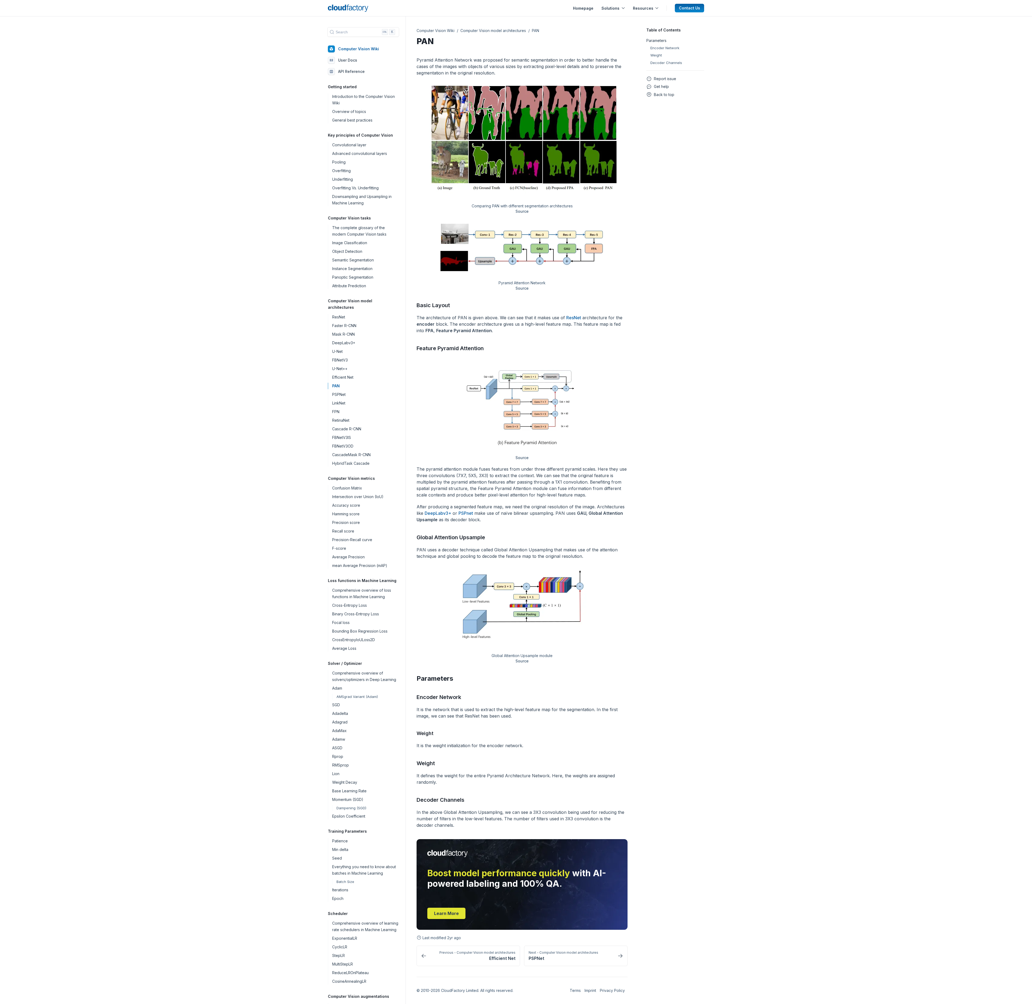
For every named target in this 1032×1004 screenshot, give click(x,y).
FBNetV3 (340, 360)
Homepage (583, 8)
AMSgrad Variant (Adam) (357, 696)
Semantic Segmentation (353, 260)
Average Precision (348, 557)
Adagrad (339, 722)
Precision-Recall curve (352, 539)
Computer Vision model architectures (493, 30)
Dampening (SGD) (351, 808)
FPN (335, 411)
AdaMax (339, 730)
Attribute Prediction (349, 285)
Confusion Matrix (347, 488)
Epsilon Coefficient (348, 816)
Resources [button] (643, 8)
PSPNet (339, 394)
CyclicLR (339, 947)
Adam (337, 688)
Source (522, 211)
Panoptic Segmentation (352, 277)
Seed (337, 858)
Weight (426, 763)
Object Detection (347, 251)
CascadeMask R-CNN (351, 454)
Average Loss (344, 648)
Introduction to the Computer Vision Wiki (363, 99)
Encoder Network (439, 697)
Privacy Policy (612, 990)
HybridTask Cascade (351, 463)
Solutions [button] (610, 8)
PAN (336, 386)
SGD (336, 705)
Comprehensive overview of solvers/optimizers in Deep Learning (364, 676)
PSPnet (465, 513)
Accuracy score (346, 505)
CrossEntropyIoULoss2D (353, 639)
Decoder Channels (440, 800)
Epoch (337, 898)
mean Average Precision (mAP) (359, 565)
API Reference (351, 71)
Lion (335, 773)
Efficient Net (342, 377)
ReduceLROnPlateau (350, 972)
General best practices (352, 120)
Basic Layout (433, 305)
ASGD (337, 748)
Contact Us (689, 8)
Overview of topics (349, 111)
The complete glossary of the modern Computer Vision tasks (359, 230)
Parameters (435, 678)
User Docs (347, 60)
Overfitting (341, 170)
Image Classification (349, 242)
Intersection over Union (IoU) (358, 496)
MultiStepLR (342, 964)
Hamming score (346, 514)
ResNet (338, 317)
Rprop (337, 756)
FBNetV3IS (341, 437)
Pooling (339, 162)
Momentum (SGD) (347, 799)
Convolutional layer (349, 145)
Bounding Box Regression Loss (360, 631)
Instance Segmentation (352, 268)
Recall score (343, 531)
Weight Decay (344, 782)
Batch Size (345, 881)
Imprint (590, 990)
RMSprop (340, 765)
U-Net (337, 351)
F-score (339, 548)
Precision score (346, 522)
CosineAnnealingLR (349, 981)
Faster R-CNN (344, 325)
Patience (340, 841)
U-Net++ (339, 368)
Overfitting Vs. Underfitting (355, 188)
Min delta (340, 849)
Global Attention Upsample (451, 537)
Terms (575, 990)
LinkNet (338, 403)
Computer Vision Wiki (358, 49)
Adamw (338, 739)
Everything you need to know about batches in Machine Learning (364, 869)
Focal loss (341, 622)
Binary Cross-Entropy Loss (355, 614)
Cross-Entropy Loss (349, 605)
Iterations (340, 890)
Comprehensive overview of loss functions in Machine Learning (361, 593)
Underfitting (342, 179)
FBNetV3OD (342, 446)
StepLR (338, 955)
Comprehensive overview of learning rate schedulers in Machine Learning (365, 926)
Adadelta (340, 713)
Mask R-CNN (343, 334)
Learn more (446, 913)
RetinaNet (340, 420)
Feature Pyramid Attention (450, 348)
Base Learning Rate (349, 791)
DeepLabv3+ (343, 342)
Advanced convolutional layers (359, 153)
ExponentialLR (344, 938)
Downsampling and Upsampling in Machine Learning (362, 199)
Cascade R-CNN (346, 429)
